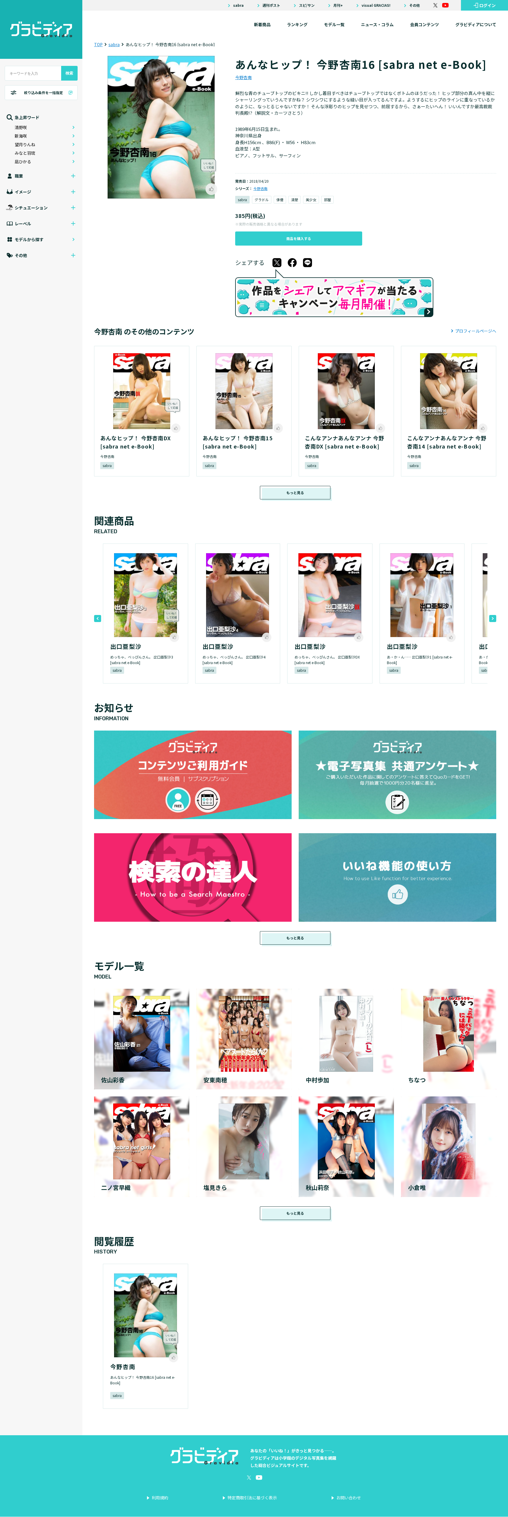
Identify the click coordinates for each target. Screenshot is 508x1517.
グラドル (262, 199)
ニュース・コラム (377, 24)
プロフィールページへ (475, 331)
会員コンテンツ (424, 24)
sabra (238, 5)
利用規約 (160, 1498)
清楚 (294, 199)
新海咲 (21, 136)
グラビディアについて (475, 24)
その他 (414, 5)
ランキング (297, 24)
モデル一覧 (334, 24)
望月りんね (25, 144)
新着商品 (262, 24)
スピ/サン (307, 5)
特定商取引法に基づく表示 (252, 1498)
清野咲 (21, 127)
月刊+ (338, 5)
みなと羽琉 (25, 153)
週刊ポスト (271, 5)
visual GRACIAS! (376, 5)
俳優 (279, 199)
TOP (98, 44)
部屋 (327, 199)
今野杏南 (243, 77)
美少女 (311, 199)
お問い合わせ (348, 1498)
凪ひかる (23, 161)
